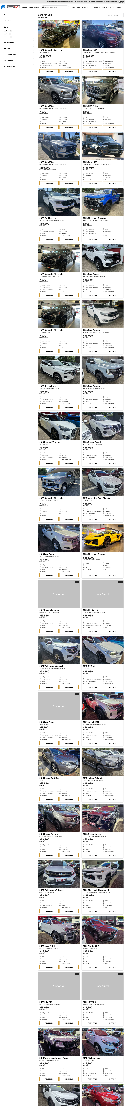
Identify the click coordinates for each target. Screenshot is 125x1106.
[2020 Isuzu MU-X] (59, 930)
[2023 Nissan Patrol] (59, 370)
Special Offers (107, 7)
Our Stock (94, 7)
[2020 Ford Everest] (59, 202)
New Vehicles (81, 7)
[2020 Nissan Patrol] (103, 426)
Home (73, 7)
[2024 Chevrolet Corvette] (59, 34)
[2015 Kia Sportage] (103, 1042)
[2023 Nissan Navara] (103, 818)
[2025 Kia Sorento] (103, 594)
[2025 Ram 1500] (59, 90)
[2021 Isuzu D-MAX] (103, 706)
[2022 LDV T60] (59, 986)
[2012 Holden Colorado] (59, 594)
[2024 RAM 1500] (103, 34)
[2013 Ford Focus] (59, 706)
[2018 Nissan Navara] (59, 818)
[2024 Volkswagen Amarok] (59, 650)
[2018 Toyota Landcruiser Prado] (59, 1042)
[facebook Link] (120, 2)
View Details (49, 71)
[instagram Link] (122, 2)
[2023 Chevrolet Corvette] (103, 538)
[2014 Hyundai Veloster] (59, 426)
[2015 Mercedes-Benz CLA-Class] (103, 482)
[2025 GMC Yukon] (103, 90)
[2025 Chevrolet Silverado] (103, 202)
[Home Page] (10, 7)
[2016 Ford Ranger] (59, 538)
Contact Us (69, 71)
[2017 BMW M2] (103, 650)
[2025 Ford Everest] (103, 370)
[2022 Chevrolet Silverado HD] (103, 874)
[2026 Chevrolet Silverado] (59, 314)
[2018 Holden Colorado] (103, 762)
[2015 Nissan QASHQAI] (59, 762)
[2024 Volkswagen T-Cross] (59, 874)
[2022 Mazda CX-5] (103, 930)
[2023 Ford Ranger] (103, 258)
